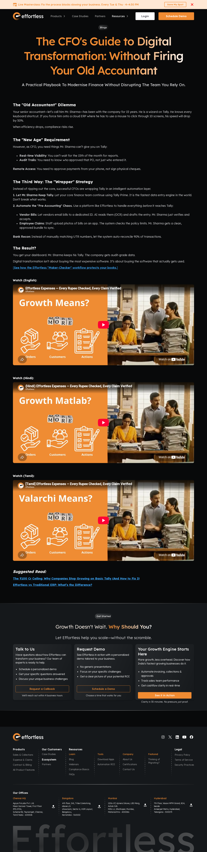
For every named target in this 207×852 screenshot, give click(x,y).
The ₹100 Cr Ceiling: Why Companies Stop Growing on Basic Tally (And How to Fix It (76, 578)
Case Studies (80, 16)
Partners (100, 16)
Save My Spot (175, 4)
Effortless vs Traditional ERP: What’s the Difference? (52, 585)
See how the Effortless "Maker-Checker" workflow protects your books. (65, 268)
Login (145, 16)
